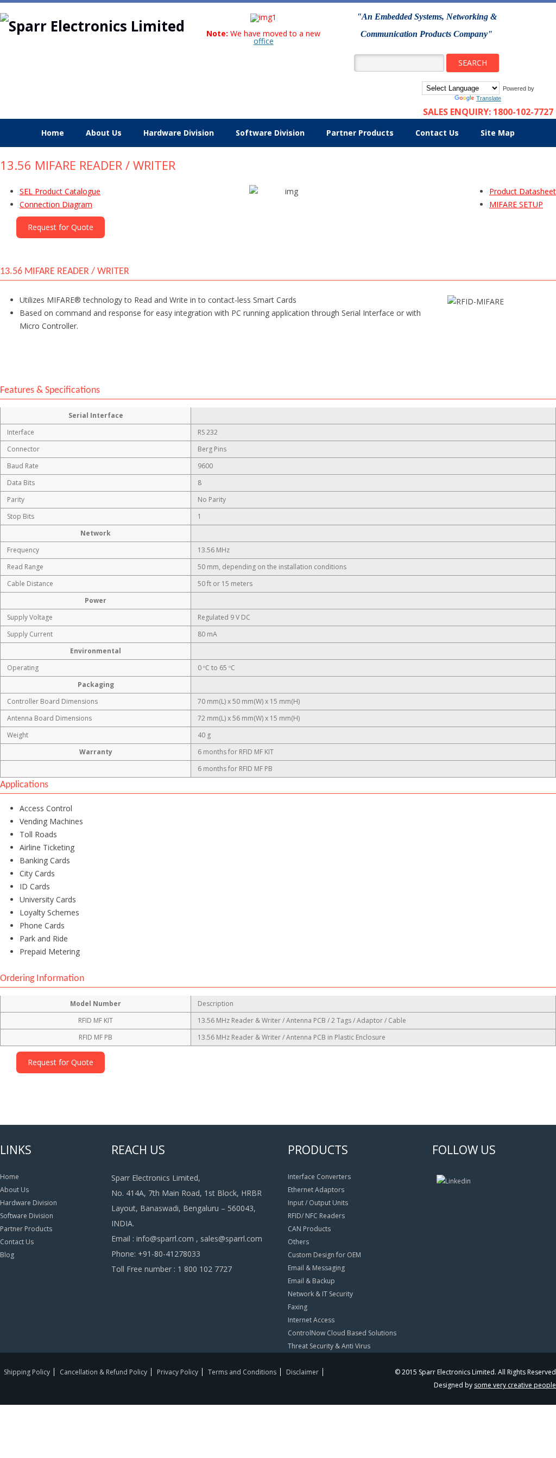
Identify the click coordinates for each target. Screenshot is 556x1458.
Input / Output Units (318, 1202)
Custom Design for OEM (324, 1254)
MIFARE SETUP (516, 204)
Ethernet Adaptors (316, 1189)
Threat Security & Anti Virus (329, 1346)
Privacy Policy (177, 1372)
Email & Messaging (316, 1267)
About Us (104, 133)
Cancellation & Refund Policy (103, 1372)
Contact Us (437, 133)
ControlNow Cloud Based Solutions (342, 1333)
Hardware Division (178, 133)
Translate (488, 98)
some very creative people (515, 1385)
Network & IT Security (320, 1293)
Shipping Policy (27, 1372)
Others (298, 1241)
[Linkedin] (453, 1181)
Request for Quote (60, 227)
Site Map (498, 133)
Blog (7, 1254)
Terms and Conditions (242, 1372)
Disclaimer (302, 1372)
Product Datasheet (522, 191)
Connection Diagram (56, 204)
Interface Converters (319, 1176)
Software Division (270, 133)
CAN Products (309, 1228)
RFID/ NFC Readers (316, 1215)
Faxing (297, 1306)
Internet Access (311, 1320)
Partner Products (360, 133)
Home (52, 133)
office (264, 41)
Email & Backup (311, 1280)
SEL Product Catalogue (60, 191)
